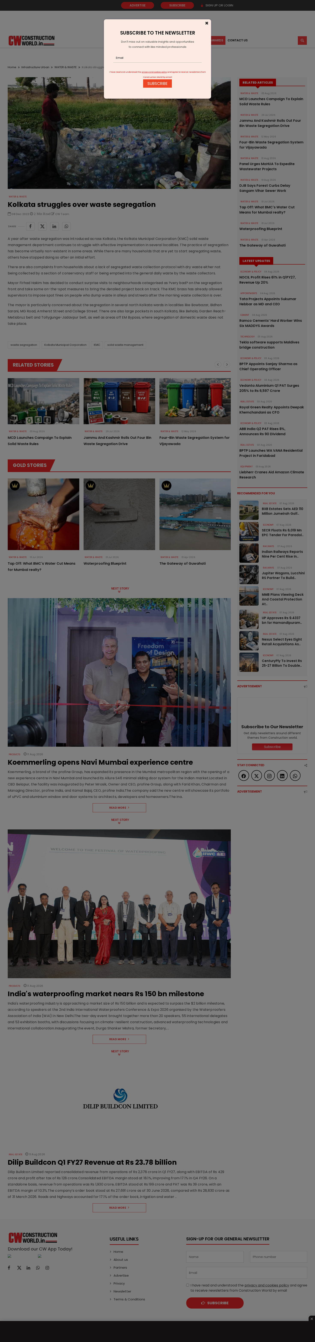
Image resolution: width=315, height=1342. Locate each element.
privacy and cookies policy (154, 72)
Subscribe (157, 83)
